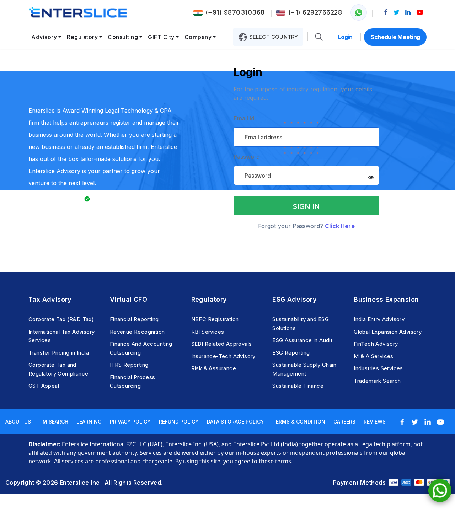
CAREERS (344, 422)
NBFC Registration (215, 319)
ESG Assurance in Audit (302, 340)
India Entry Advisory (379, 319)
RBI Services (207, 331)
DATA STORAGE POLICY (235, 422)
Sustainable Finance (297, 385)
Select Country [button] (272, 36)
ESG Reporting (291, 352)
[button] (318, 37)
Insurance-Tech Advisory (223, 356)
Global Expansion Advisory (388, 331)
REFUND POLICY (179, 422)
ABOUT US (18, 422)
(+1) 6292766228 (315, 12)
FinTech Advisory (376, 343)
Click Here (340, 226)
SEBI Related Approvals (221, 343)
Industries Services (378, 368)
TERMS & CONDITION (298, 422)
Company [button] (198, 37)
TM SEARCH (53, 422)
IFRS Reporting (129, 364)
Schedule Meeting (395, 37)
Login (345, 37)
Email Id (244, 118)
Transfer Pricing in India (58, 352)
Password (247, 156)
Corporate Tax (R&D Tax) (61, 319)
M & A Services (374, 356)
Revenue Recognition (137, 331)
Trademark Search (377, 380)
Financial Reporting (134, 319)
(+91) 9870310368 (235, 12)
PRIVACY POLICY (130, 422)
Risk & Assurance (213, 368)
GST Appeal (43, 385)
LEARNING (89, 422)
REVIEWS (375, 422)
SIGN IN (306, 206)
